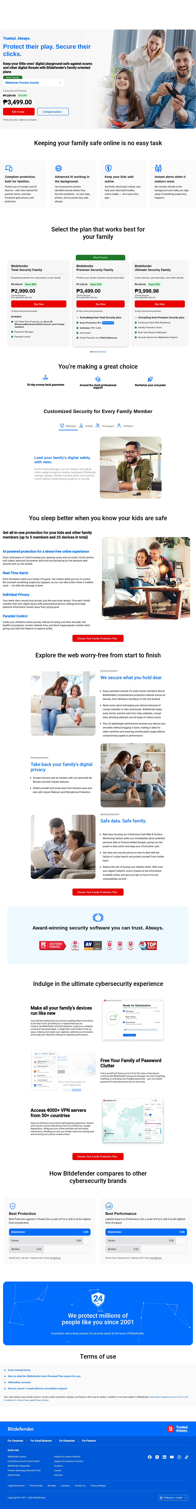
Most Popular (12, 77)
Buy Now (39, 304)
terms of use (100, 351)
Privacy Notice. (42, 1400)
